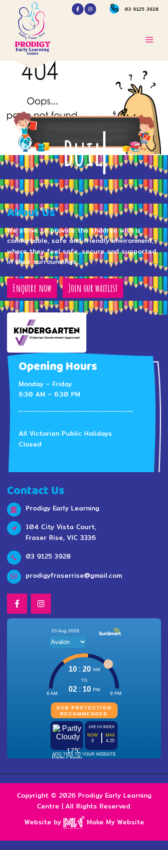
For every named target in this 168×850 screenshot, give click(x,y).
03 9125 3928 (142, 9)
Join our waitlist (93, 288)
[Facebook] (78, 9)
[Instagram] (90, 9)
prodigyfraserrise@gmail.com (74, 575)
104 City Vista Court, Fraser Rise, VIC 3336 (61, 532)
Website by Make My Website (84, 822)
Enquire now (32, 288)
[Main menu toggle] (149, 40)
